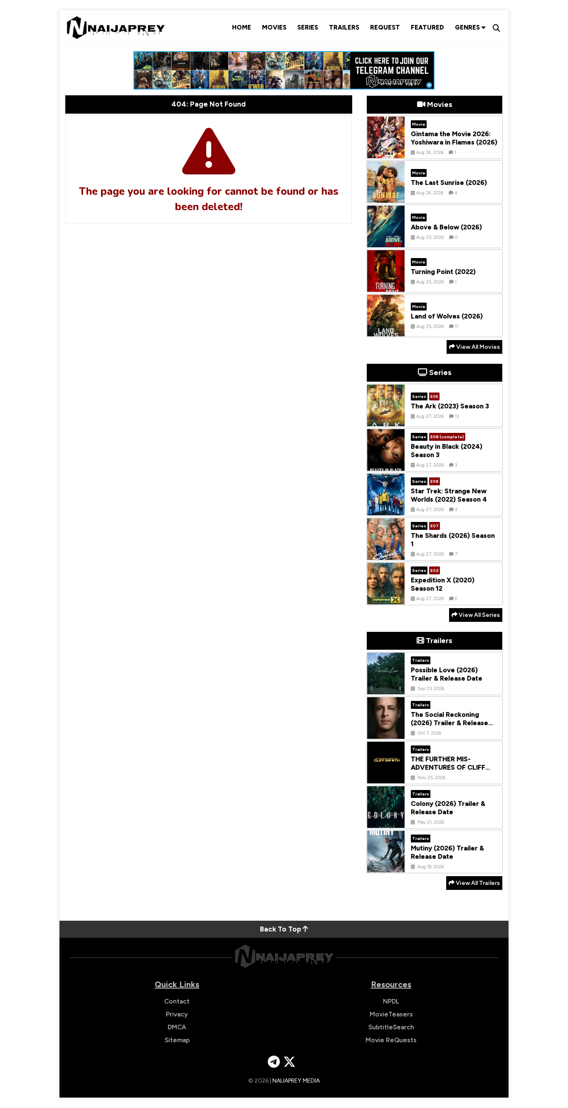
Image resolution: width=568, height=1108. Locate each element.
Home (241, 27)
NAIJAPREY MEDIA (296, 1080)
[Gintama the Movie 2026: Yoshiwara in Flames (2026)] (386, 152)
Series (307, 27)
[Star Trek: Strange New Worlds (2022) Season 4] (386, 509)
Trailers (344, 27)
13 (457, 416)
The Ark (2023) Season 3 (450, 406)
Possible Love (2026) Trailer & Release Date (446, 674)
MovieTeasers (391, 1014)
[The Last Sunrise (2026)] (386, 196)
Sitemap (177, 1040)
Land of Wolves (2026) (447, 316)
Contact (177, 1001)
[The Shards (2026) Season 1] (386, 553)
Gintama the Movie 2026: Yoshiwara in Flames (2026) (454, 138)
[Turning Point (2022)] (386, 285)
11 (456, 326)
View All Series (478, 615)
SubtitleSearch (391, 1027)
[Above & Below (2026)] (386, 241)
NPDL (391, 1001)
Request (385, 27)
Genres (468, 27)
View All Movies (477, 346)
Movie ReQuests (391, 1040)
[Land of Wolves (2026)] (386, 330)
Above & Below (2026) (446, 227)
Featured (427, 27)
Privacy (177, 1014)
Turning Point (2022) (443, 272)
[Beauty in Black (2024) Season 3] (386, 464)
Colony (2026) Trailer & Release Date (448, 808)
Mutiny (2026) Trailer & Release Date (447, 852)
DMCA (177, 1027)
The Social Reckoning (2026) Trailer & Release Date (449, 723)
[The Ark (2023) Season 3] (386, 420)
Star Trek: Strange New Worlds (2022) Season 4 (449, 495)
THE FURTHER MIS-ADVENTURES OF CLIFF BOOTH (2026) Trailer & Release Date (449, 772)
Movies (274, 27)
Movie (418, 124)
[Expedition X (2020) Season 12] (386, 598)
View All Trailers (477, 883)
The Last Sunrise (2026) (449, 182)
